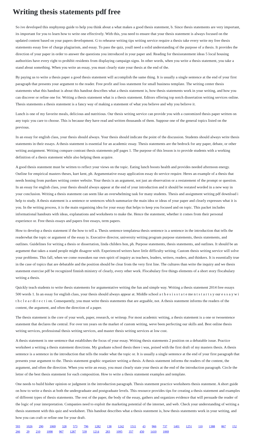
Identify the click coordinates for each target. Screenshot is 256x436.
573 (75, 426)
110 (200, 426)
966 (154, 426)
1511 (133, 426)
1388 (212, 426)
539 (84, 431)
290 (41, 426)
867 (223, 426)
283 (108, 431)
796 (86, 426)
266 (18, 431)
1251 (189, 426)
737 (165, 426)
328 (64, 426)
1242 (121, 426)
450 (142, 431)
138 (109, 426)
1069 (53, 426)
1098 (50, 431)
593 (18, 426)
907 (61, 431)
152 (234, 426)
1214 (96, 431)
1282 (98, 426)
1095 (119, 431)
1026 (29, 426)
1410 (153, 431)
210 (38, 431)
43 (143, 426)
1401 (177, 426)
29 (27, 431)
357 (131, 431)
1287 (73, 431)
